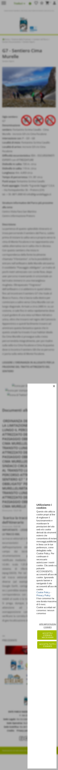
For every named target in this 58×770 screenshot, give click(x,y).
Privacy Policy (43, 595)
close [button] (54, 386)
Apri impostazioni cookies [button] (47, 625)
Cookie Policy (43, 592)
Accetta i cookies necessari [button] (48, 635)
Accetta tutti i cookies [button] (47, 645)
